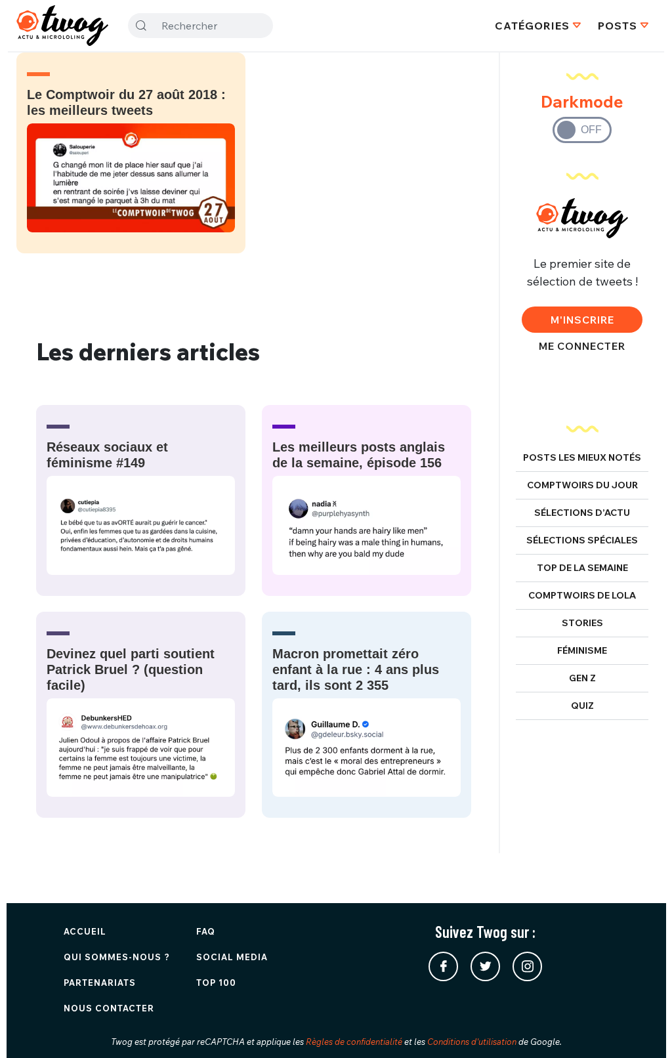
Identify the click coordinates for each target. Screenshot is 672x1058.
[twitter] (485, 966)
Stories (582, 623)
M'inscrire (582, 319)
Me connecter (582, 345)
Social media (232, 957)
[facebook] (443, 966)
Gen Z (582, 678)
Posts (617, 25)
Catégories (532, 25)
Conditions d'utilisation (471, 1041)
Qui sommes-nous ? (117, 957)
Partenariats (100, 982)
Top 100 (216, 982)
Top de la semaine (582, 568)
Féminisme (582, 650)
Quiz (582, 705)
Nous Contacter (109, 1008)
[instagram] (527, 966)
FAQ (205, 931)
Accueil (85, 931)
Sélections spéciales (582, 540)
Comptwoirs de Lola (582, 595)
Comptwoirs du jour (582, 485)
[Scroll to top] (642, 1028)
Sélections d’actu (582, 512)
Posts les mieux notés (582, 457)
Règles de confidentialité (354, 1041)
